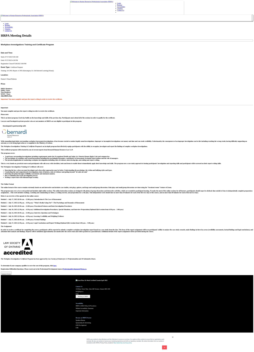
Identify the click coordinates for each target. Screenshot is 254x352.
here (54, 265)
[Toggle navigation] (252, 18)
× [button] (173, 336)
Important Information (82, 311)
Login (119, 3)
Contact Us (120, 10)
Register (119, 5)
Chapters (120, 8)
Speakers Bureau (80, 320)
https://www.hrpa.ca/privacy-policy (123, 343)
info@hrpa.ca (79, 291)
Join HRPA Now (6, 96)
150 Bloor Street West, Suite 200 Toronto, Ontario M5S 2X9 (93, 289)
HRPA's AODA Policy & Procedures (86, 306)
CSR (77, 327)
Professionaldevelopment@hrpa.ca (74, 269)
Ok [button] (164, 347)
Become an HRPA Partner (83, 318)
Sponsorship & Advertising (83, 323)
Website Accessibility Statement (84, 308)
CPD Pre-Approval (81, 325)
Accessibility (121, 7)
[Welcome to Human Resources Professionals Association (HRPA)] (91, 1)
